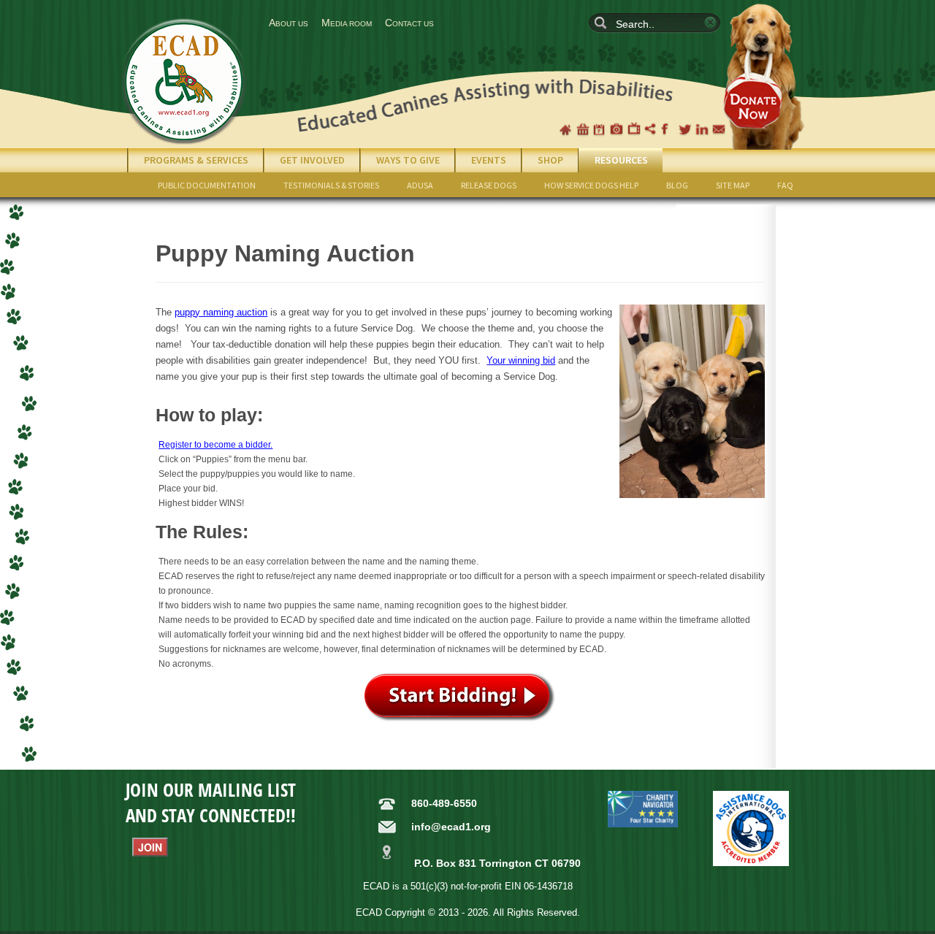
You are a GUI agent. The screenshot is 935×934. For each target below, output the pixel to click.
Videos (634, 129)
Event (599, 129)
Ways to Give (408, 159)
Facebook (667, 129)
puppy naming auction (221, 312)
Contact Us (409, 22)
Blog (677, 185)
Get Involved (312, 159)
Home (565, 129)
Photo (616, 129)
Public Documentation (207, 185)
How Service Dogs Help (591, 185)
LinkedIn (702, 129)
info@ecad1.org (451, 826)
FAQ (785, 185)
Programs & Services (196, 159)
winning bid (520, 360)
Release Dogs (488, 185)
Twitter (685, 129)
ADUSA (420, 185)
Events (488, 159)
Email (718, 129)
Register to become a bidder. (215, 445)
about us (288, 22)
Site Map (732, 185)
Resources (621, 159)
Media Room (346, 22)
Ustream (651, 129)
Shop (583, 129)
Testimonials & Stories (331, 185)
